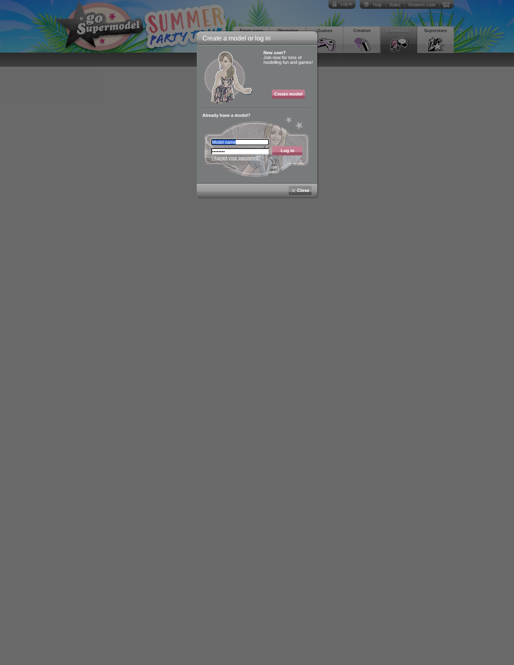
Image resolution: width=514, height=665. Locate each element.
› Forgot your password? (236, 157)
